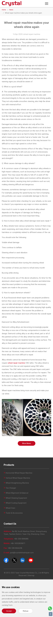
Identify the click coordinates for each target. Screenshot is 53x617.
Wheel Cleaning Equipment (16, 498)
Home (4, 10)
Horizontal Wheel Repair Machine (19, 473)
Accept (9, 611)
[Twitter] (14, 560)
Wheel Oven (10, 508)
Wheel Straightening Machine (17, 483)
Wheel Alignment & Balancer (17, 493)
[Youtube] (30, 560)
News (11, 10)
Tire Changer (11, 488)
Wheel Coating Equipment (16, 503)
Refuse (25, 611)
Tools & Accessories (14, 513)
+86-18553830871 (18, 543)
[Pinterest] (22, 560)
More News (26, 443)
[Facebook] (6, 560)
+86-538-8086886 (21, 539)
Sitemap (31, 575)
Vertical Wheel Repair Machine (18, 478)
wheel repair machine (16, 363)
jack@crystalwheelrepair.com (22, 553)
